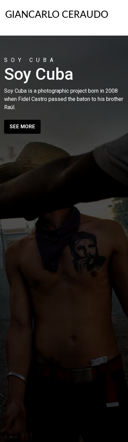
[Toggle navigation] (116, 16)
